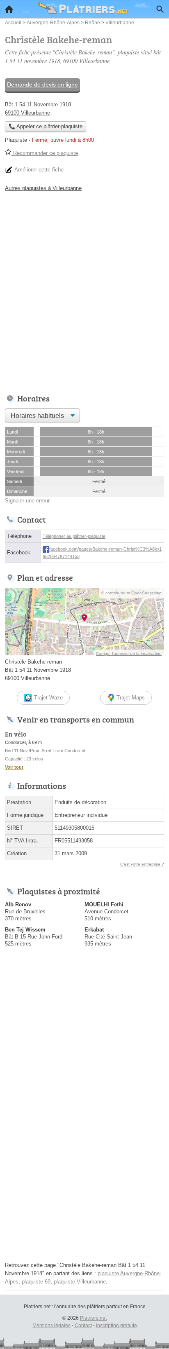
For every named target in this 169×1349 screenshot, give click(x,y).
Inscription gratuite (116, 1325)
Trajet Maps (130, 697)
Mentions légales (51, 1325)
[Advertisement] (84, 290)
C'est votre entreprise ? (142, 864)
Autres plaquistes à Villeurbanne (43, 188)
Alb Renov (18, 904)
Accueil (9, 9)
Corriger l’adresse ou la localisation (129, 653)
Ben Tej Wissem (25, 930)
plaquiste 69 (36, 1282)
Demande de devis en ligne (42, 84)
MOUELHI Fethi (103, 904)
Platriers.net (93, 1318)
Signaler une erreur (27, 500)
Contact (83, 1325)
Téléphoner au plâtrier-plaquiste (74, 536)
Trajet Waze (48, 697)
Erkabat (94, 930)
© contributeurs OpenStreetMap (131, 593)
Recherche (160, 9)
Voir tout (14, 767)
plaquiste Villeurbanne (80, 1282)
